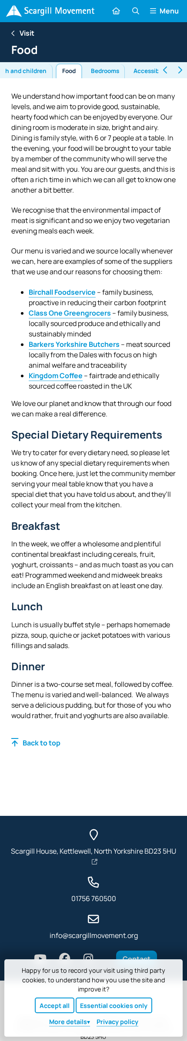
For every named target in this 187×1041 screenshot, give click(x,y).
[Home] (50, 11)
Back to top (41, 743)
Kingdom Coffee (56, 375)
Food (69, 71)
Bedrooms (105, 71)
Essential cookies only (113, 1005)
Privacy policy (117, 1022)
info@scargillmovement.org (94, 935)
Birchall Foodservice (62, 292)
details (68, 1022)
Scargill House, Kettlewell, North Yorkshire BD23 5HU (93, 851)
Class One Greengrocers (70, 313)
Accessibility (152, 71)
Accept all (55, 1005)
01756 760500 (93, 898)
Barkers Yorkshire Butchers (74, 344)
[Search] (135, 11)
